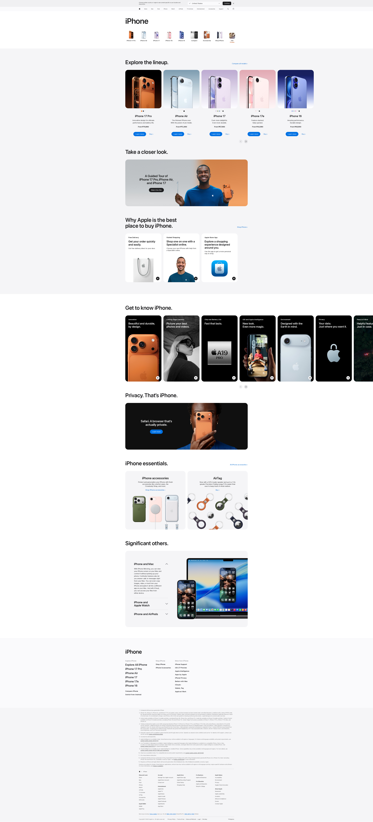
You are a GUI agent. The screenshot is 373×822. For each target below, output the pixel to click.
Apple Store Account (163, 780)
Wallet (140, 806)
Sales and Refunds (191, 819)
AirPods (141, 790)
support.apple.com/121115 (148, 746)
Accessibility (218, 777)
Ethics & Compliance (220, 799)
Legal (199, 819)
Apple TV (160, 791)
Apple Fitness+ (162, 799)
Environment (218, 780)
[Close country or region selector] (233, 3)
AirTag (140, 795)
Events (217, 801)
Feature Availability (158, 766)
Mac (140, 780)
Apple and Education (201, 784)
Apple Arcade (161, 796)
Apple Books (161, 804)
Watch (140, 787)
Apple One (160, 789)
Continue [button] (227, 3)
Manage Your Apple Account (165, 777)
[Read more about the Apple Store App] (219, 257)
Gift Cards (141, 800)
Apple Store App (181, 777)
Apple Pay (141, 809)
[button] (204, 3)
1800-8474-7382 (189, 814)
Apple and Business (201, 777)
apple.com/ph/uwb (179, 759)
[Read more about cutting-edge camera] (181, 348)
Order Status (180, 782)
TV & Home (142, 792)
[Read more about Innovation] (143, 348)
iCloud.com (161, 782)
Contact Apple (219, 804)
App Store (160, 806)
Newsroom (218, 791)
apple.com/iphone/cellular (156, 734)
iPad (140, 782)
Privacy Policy (171, 819)
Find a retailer (153, 814)
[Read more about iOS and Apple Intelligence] (258, 348)
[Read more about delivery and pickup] (143, 257)
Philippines (231, 819)
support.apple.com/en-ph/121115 (149, 741)
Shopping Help (181, 785)
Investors (217, 796)
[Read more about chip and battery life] (219, 348)
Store (140, 777)
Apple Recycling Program (184, 780)
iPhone (141, 785)
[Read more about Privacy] (334, 348)
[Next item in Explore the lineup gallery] (246, 141)
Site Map (204, 819)
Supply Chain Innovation (221, 785)
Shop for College (200, 786)
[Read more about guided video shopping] (181, 257)
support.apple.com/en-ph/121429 (194, 753)
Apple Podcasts (162, 801)
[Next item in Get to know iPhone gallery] (246, 387)
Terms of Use (180, 819)
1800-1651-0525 (171, 814)
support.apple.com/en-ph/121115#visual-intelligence (155, 750)
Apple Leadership (219, 794)
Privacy (217, 782)
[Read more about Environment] (296, 348)
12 (223, 484)
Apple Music (161, 794)
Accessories (142, 797)
